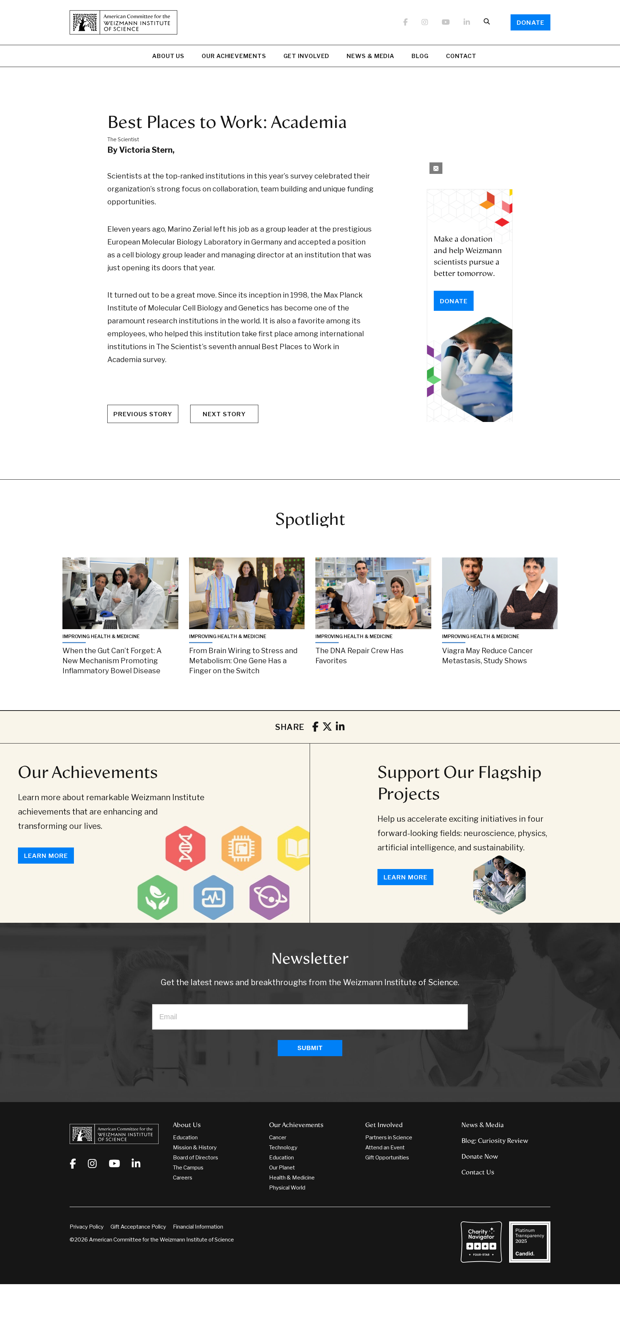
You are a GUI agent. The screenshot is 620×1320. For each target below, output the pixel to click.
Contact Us (477, 1172)
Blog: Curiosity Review (494, 1140)
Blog (420, 56)
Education (185, 1137)
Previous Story (142, 414)
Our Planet (282, 1167)
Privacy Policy (87, 1227)
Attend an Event (385, 1147)
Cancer (277, 1137)
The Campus (188, 1167)
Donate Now (479, 1156)
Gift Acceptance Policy (138, 1227)
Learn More (46, 855)
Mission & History (195, 1147)
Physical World (287, 1187)
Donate (530, 22)
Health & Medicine (292, 1177)
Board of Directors (195, 1157)
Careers (182, 1177)
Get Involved (306, 56)
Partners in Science (388, 1137)
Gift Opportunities (387, 1157)
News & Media (370, 56)
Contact (461, 56)
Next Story (224, 414)
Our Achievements (234, 56)
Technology (283, 1147)
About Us (168, 56)
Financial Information (198, 1227)
